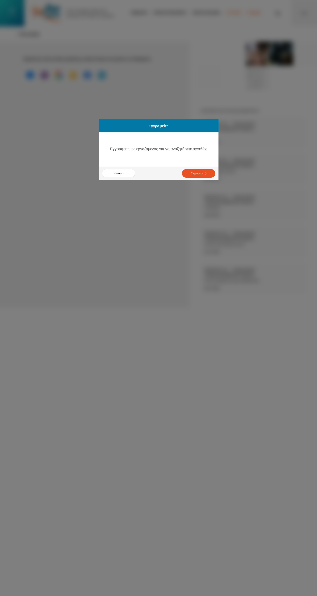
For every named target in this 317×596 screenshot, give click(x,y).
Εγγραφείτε (197, 173)
